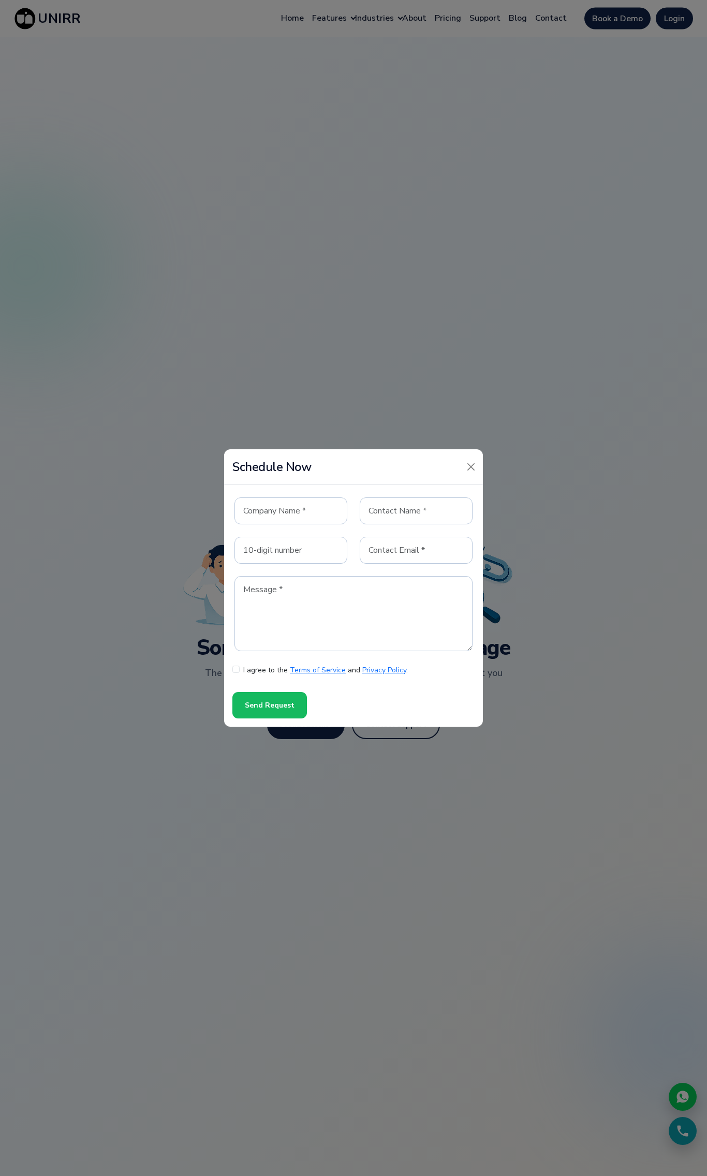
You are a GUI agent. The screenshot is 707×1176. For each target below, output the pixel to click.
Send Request (269, 705)
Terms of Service (318, 670)
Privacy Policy (384, 670)
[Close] (471, 467)
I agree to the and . (325, 670)
